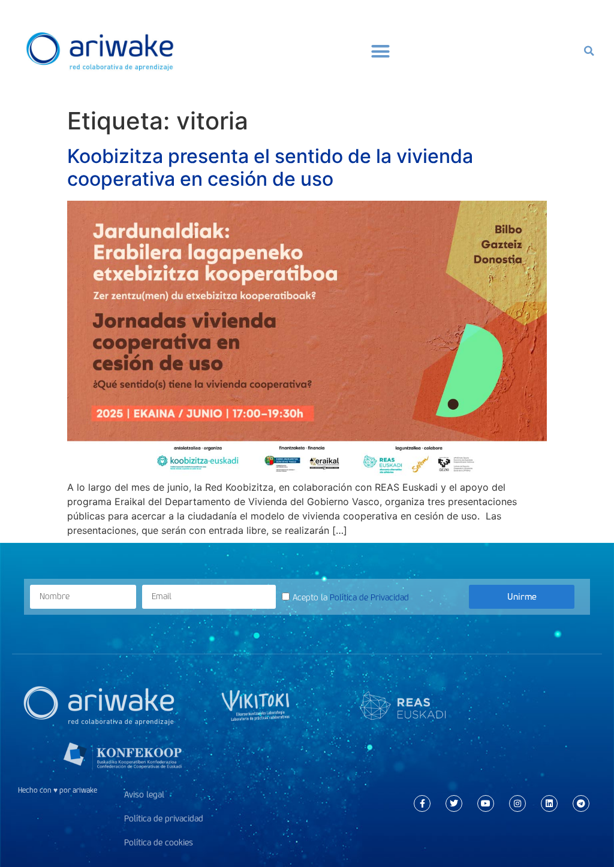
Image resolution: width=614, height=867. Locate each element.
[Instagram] (517, 803)
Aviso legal (144, 795)
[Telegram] (581, 803)
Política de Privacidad (369, 598)
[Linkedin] (549, 803)
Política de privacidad (163, 819)
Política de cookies (158, 843)
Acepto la (351, 598)
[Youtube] (485, 803)
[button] (381, 51)
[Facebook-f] (422, 803)
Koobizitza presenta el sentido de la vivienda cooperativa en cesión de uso (270, 167)
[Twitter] (454, 803)
